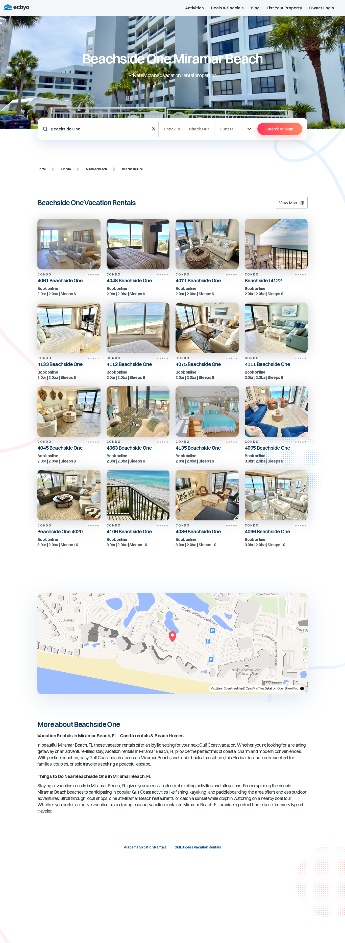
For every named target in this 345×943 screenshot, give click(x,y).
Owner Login (321, 7)
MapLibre (216, 688)
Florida (66, 169)
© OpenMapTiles (253, 688)
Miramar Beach (96, 169)
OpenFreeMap (233, 688)
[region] (172, 643)
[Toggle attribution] (302, 688)
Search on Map (279, 128)
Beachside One (132, 169)
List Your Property (284, 7)
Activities (194, 7)
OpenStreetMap (287, 688)
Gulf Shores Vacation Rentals (198, 847)
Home (41, 169)
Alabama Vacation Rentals (145, 847)
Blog (255, 7)
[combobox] (101, 129)
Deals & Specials (227, 7)
